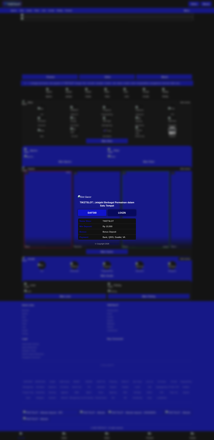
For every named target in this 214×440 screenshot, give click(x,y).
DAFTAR (92, 212)
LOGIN (122, 212)
